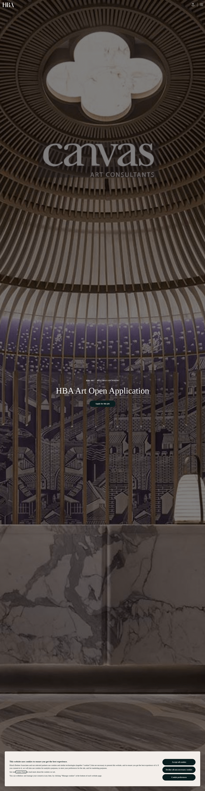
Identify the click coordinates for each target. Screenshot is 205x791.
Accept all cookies (179, 762)
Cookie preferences (179, 777)
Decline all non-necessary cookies (179, 770)
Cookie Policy (21, 772)
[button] (193, 4)
